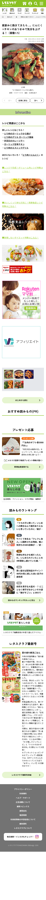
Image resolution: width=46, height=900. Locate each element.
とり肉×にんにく (30, 154)
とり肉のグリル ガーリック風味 (18, 137)
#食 (26, 39)
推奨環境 (23, 815)
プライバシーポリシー (23, 789)
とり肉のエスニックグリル (16, 147)
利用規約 (23, 793)
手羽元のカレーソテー (14, 140)
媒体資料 (23, 823)
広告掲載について (23, 802)
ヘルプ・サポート (23, 797)
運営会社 (23, 810)
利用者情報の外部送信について (23, 819)
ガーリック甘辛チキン (14, 144)
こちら (5, 171)
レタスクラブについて (23, 828)
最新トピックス (23, 806)
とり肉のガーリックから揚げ (17, 133)
